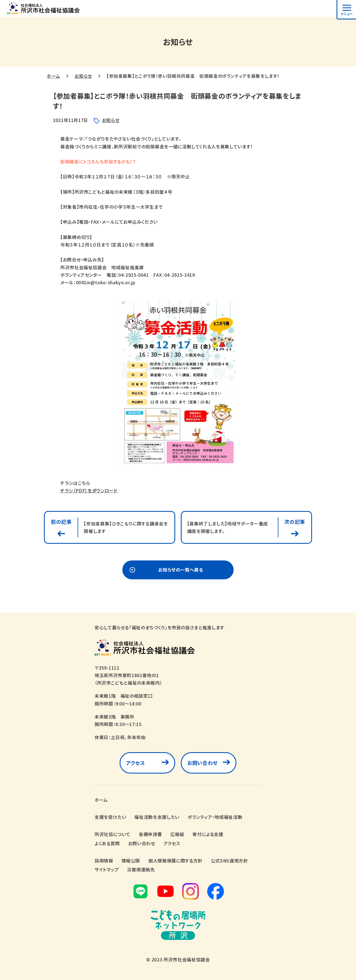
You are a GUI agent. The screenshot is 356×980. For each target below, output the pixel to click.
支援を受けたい (110, 817)
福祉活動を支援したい (156, 817)
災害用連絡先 (141, 869)
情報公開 (131, 860)
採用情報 (104, 860)
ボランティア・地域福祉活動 (215, 817)
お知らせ (83, 76)
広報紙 (177, 834)
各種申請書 (150, 834)
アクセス (135, 762)
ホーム (53, 76)
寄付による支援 (207, 834)
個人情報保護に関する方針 (175, 860)
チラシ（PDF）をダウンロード (89, 490)
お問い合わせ (202, 762)
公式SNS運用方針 (229, 860)
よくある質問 (107, 843)
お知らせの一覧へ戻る (180, 569)
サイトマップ (107, 869)
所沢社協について (112, 834)
